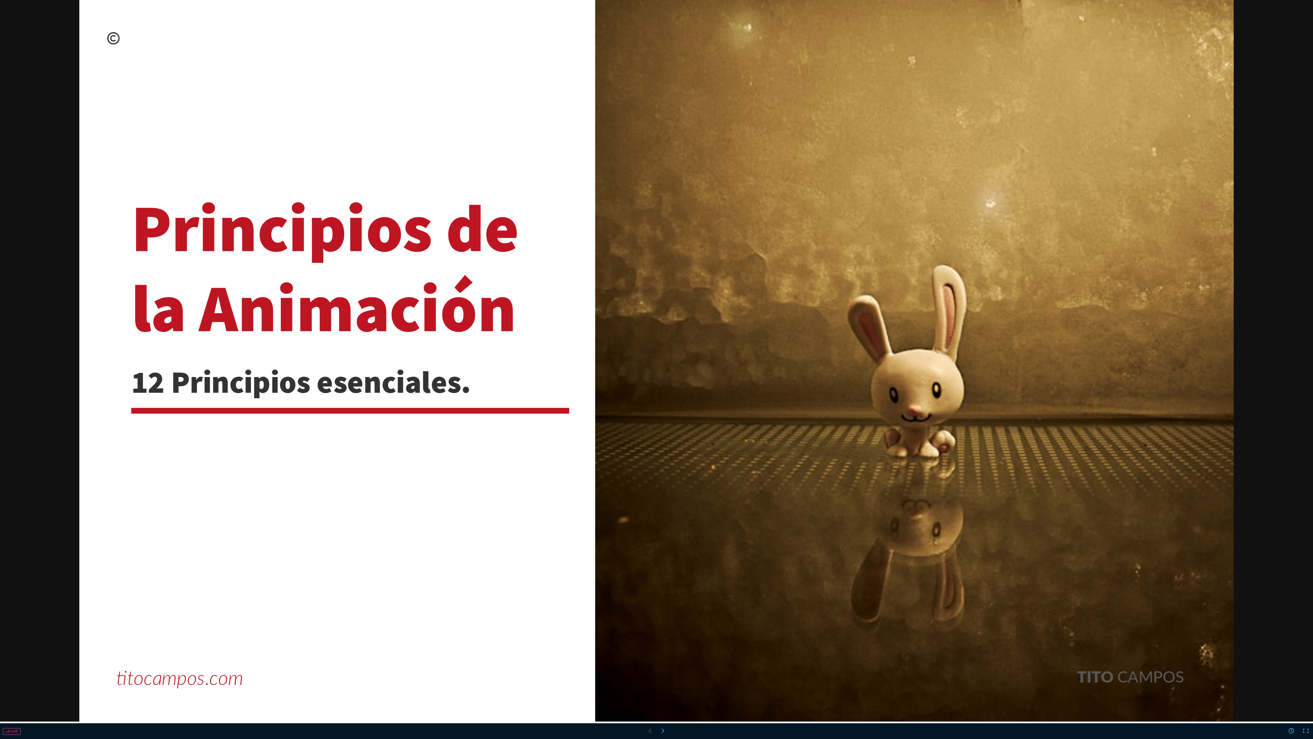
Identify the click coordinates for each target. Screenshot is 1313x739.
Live (14, 731)
